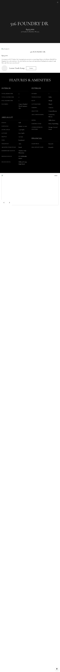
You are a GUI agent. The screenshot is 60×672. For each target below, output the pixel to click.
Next (9, 202)
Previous (4, 202)
